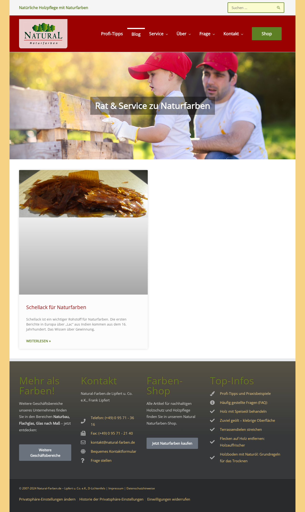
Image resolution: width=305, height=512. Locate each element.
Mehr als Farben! (39, 385)
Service (156, 33)
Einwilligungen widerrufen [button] (168, 499)
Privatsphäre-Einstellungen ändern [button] (47, 499)
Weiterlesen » (38, 341)
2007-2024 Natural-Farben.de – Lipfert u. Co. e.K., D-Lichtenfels (63, 488)
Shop (267, 33)
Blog (136, 34)
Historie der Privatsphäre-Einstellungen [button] (111, 499)
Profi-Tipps (112, 33)
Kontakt (231, 33)
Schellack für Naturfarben (56, 307)
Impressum (115, 488)
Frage (204, 33)
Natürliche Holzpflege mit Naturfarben (53, 7)
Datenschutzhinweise (141, 488)
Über (181, 33)
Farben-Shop (165, 385)
